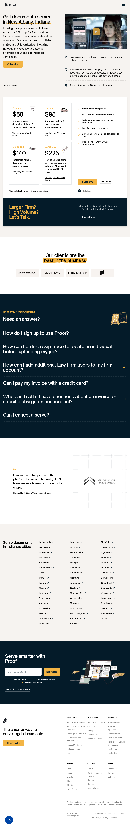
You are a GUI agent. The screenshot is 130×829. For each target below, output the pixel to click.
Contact (90, 784)
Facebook (112, 769)
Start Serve (87, 182)
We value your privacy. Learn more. (105, 818)
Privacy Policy (113, 813)
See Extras (105, 181)
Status (69, 781)
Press (69, 753)
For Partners (113, 753)
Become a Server (94, 739)
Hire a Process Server (96, 722)
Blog (69, 769)
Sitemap (124, 813)
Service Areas (93, 735)
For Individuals (114, 734)
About (90, 769)
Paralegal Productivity (76, 734)
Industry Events (73, 749)
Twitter (111, 773)
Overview (91, 726)
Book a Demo (88, 217)
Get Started (12, 64)
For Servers (113, 749)
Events (70, 777)
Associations (93, 788)
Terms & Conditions (99, 813)
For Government (115, 738)
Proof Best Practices (76, 722)
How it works (13, 743)
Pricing (90, 731)
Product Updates (74, 745)
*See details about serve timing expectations (28, 191)
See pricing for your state (17, 689)
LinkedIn (111, 777)
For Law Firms (114, 722)
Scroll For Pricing (10, 85)
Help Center (72, 789)
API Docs (71, 785)
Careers (90, 780)
